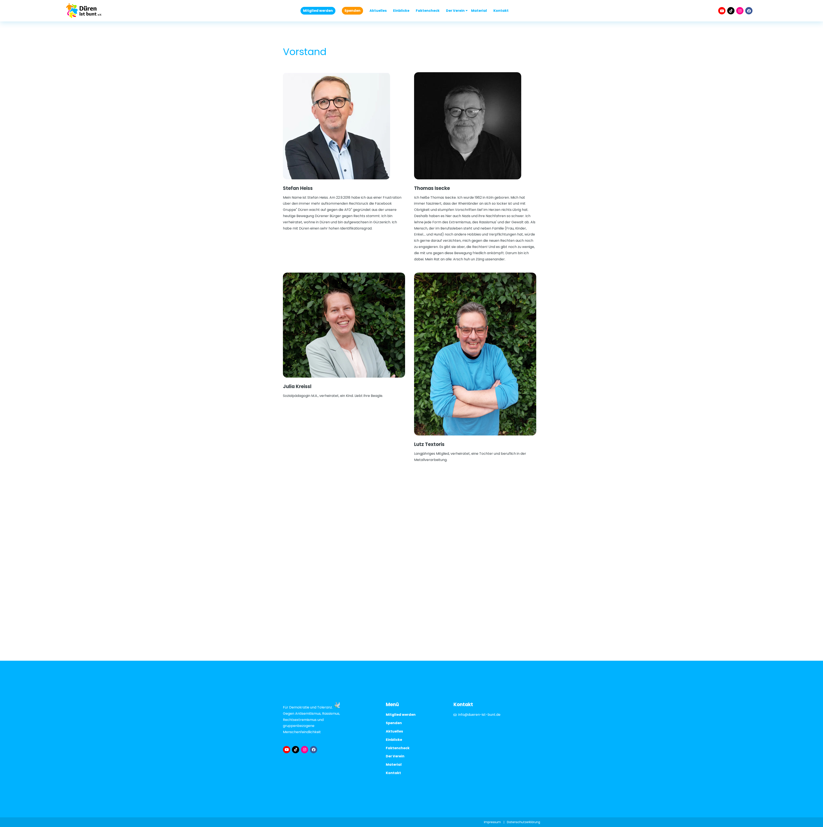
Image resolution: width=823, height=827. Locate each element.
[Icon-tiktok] (730, 10)
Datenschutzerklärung (523, 822)
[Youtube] (721, 10)
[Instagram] (739, 10)
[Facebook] (748, 10)
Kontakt (501, 10)
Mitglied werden (318, 10)
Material (479, 10)
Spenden (352, 10)
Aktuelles (378, 10)
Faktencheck (428, 10)
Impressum (492, 822)
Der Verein (455, 10)
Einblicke (401, 10)
